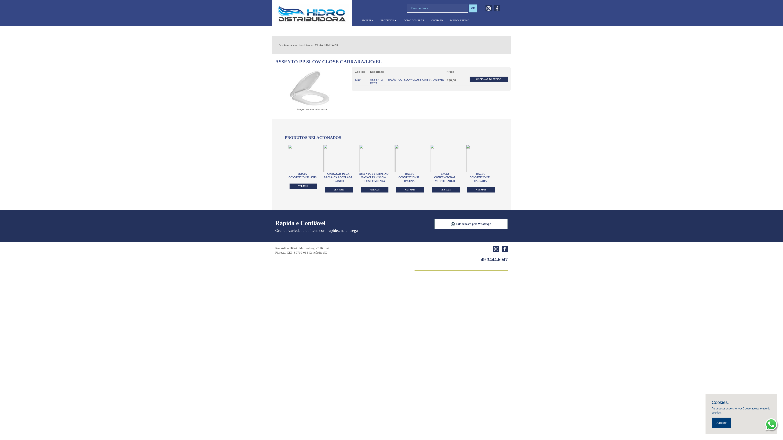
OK (473, 8)
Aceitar (721, 422)
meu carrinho (459, 20)
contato (437, 20)
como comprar (414, 20)
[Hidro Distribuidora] (312, 14)
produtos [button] (387, 20)
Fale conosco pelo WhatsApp (473, 224)
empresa (367, 20)
